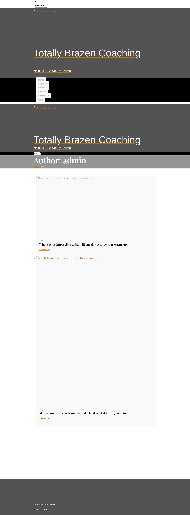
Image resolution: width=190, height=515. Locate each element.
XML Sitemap (41, 509)
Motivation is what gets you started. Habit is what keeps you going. (83, 413)
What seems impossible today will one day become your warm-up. (83, 244)
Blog (40, 99)
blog (41, 241)
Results (42, 92)
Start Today (40, 5)
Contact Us (43, 95)
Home (41, 80)
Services (42, 88)
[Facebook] (34, 2)
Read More (44, 250)
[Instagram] (36, 2)
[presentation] (96, 206)
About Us (42, 84)
